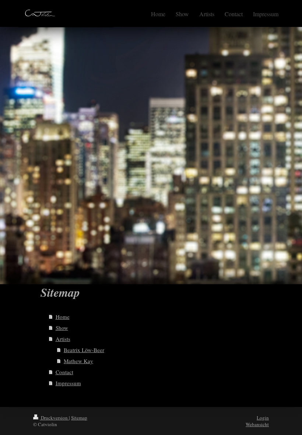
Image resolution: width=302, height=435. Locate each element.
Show (62, 327)
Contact (64, 372)
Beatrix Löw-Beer (84, 350)
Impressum (68, 383)
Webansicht (257, 424)
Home (63, 316)
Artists (63, 338)
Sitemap (79, 417)
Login (263, 417)
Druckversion (54, 417)
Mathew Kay (78, 361)
